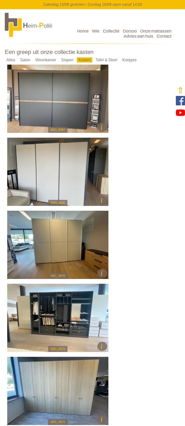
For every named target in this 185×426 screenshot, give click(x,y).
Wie (95, 31)
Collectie (111, 31)
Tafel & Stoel (106, 60)
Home (83, 31)
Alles (11, 60)
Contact (164, 36)
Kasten (85, 60)
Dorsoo (130, 31)
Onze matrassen (156, 31)
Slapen (67, 60)
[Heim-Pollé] (29, 36)
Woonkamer (45, 60)
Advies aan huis (138, 36)
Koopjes (129, 60)
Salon (25, 60)
